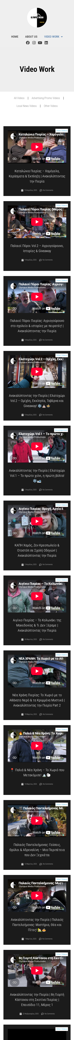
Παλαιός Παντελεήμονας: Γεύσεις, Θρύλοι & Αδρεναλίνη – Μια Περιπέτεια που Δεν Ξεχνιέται (37, 850)
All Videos (19, 98)
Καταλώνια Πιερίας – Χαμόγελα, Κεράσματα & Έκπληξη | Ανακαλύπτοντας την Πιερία (37, 176)
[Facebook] (28, 43)
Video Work (51, 36)
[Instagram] (34, 43)
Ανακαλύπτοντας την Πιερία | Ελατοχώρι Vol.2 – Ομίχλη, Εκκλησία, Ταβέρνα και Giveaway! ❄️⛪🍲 (37, 401)
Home (14, 36)
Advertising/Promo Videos (46, 98)
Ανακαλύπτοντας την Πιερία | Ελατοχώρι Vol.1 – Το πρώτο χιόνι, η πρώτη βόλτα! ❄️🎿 (37, 475)
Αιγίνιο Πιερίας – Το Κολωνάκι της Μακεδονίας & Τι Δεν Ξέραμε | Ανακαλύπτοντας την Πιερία (37, 625)
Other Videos (51, 106)
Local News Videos (27, 106)
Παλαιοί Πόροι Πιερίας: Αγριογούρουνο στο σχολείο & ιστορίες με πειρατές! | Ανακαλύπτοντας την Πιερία (37, 326)
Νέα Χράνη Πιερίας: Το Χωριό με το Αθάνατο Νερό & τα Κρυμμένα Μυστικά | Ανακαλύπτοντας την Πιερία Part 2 (37, 700)
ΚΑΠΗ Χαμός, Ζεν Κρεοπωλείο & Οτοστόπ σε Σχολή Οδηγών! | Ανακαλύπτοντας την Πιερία (37, 550)
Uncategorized (61, 430)
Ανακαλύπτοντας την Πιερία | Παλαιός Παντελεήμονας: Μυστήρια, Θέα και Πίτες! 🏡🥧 (37, 925)
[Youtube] (40, 43)
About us (31, 36)
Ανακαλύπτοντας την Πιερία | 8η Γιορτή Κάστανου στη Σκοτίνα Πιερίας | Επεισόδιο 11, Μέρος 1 (37, 999)
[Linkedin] (46, 43)
